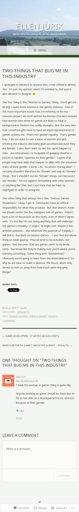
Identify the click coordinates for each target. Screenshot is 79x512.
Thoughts (23, 312)
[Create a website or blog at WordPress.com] (39, 502)
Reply (19, 418)
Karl (18, 376)
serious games (38, 316)
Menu (42, 50)
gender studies (18, 316)
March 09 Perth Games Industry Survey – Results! (35, 345)
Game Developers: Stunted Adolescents (32, 336)
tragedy (53, 316)
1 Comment (8, 320)
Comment (64, 475)
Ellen (23, 307)
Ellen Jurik (39, 26)
